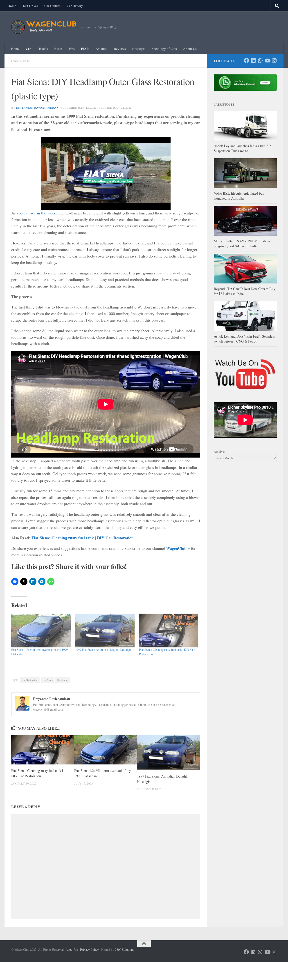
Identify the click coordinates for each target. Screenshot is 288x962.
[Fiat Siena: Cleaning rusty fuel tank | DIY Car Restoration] (168, 631)
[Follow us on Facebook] (246, 60)
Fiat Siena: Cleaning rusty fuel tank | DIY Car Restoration (83, 538)
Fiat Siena (48, 679)
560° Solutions (124, 949)
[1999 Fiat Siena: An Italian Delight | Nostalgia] (105, 631)
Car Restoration (30, 679)
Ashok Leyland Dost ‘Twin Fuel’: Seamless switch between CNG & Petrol (244, 338)
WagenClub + (178, 548)
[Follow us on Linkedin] (253, 60)
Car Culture (52, 5)
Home (12, 5)
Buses (58, 48)
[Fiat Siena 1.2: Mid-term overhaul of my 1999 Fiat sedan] (41, 631)
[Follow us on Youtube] (267, 60)
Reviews (120, 48)
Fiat (27, 60)
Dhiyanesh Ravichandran (37, 108)
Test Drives (30, 5)
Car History (75, 5)
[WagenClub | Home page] (43, 27)
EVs (72, 48)
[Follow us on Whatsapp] (260, 60)
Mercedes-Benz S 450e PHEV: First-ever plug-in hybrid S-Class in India (243, 243)
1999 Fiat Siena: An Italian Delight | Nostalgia (103, 649)
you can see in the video (36, 213)
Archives (219, 451)
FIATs (85, 48)
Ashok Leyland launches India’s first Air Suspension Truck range (242, 148)
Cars (29, 48)
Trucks (43, 48)
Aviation (102, 48)
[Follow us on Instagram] (274, 60)
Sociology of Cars (164, 48)
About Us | (72, 949)
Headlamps (62, 679)
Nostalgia (138, 48)
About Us (190, 48)
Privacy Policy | (90, 949)
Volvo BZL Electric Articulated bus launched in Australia (239, 195)
